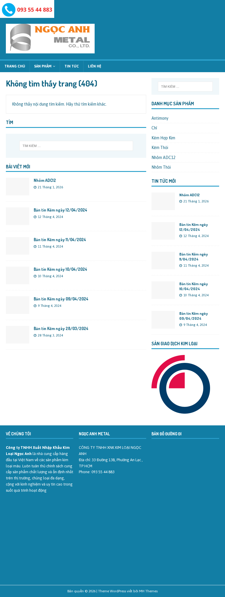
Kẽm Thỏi (159, 147)
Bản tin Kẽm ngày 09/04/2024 (61, 298)
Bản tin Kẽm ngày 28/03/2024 (61, 328)
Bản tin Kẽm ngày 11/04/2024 (60, 239)
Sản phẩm (43, 66)
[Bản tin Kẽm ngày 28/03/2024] (17, 340)
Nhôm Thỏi (161, 167)
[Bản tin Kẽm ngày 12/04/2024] (17, 221)
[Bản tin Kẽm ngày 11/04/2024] (17, 251)
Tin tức (71, 66)
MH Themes (148, 591)
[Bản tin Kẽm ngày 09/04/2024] (17, 310)
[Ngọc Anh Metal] (27, 14)
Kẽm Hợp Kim (163, 138)
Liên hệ (94, 66)
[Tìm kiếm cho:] (76, 146)
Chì (154, 128)
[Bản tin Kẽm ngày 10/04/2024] (17, 281)
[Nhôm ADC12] (17, 192)
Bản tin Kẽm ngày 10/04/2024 (60, 269)
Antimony (159, 118)
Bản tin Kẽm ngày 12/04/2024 (60, 209)
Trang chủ (14, 66)
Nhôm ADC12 (45, 180)
